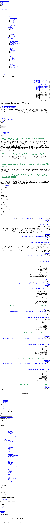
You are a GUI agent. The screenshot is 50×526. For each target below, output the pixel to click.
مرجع (1, 187)
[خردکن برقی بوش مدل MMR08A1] (25, 106)
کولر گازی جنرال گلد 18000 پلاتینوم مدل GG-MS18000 (36, 344)
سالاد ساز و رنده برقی (14, 24)
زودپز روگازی (13, 39)
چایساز (11, 30)
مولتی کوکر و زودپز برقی (15, 54)
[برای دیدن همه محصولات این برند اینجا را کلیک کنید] (2, 121)
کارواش (11, 64)
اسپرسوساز (12, 29)
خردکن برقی (12, 20)
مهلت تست (5, 400)
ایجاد (13, 501)
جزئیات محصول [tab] (6, 132)
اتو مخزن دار (12, 65)
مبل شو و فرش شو (14, 66)
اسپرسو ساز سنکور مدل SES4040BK (40, 224)
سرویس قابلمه (13, 38)
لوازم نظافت (10, 57)
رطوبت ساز (12, 69)
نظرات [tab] (4, 133)
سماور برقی (12, 35)
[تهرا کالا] (2, 2)
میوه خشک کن (13, 55)
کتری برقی (12, 36)
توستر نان (12, 45)
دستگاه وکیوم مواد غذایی (15, 43)
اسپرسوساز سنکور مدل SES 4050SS (40, 242)
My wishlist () (6, 499)
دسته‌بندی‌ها (5, 14)
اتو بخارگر (12, 62)
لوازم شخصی (10, 27)
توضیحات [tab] (5, 131)
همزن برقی (12, 19)
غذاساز (9, 16)
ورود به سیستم (3, 516)
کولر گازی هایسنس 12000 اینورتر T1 (41, 288)
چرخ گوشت (12, 22)
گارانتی (4, 402)
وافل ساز (12, 52)
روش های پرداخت (6, 407)
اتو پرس (11, 68)
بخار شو (11, 60)
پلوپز (11, 49)
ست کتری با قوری (14, 41)
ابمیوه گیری (12, 31)
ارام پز (11, 53)
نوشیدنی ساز (10, 28)
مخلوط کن (12, 21)
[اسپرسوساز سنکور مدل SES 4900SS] (42, 80)
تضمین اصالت (6, 401)
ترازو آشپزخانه (13, 44)
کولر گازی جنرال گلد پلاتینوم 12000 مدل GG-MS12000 (36, 369)
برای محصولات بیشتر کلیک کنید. (6, 6)
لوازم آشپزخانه (11, 37)
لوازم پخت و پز (11, 46)
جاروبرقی (12, 58)
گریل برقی (12, 51)
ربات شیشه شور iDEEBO (43, 261)
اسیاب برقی (12, 23)
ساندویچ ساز (12, 50)
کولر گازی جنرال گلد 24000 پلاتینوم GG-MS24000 (37, 317)
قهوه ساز (12, 34)
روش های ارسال (6, 408)
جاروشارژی (12, 59)
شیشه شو (12, 70)
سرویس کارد (12, 42)
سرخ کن (12, 47)
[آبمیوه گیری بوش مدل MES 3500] (25, 107)
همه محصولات (8, 15)
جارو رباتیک (12, 67)
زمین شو (12, 61)
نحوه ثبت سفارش (6, 406)
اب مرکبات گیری (13, 33)
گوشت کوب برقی (13, 18)
